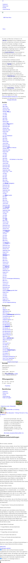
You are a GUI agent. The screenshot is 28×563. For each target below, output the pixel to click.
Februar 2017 (6, 282)
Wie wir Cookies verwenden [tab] (6, 443)
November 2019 (6, 227)
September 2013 (6, 300)
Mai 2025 (5, 116)
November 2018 (6, 247)
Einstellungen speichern (5, 548)
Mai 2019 (5, 237)
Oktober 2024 (6, 128)
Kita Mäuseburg (6, 324)
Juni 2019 (5, 235)
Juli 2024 (5, 133)
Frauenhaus (5, 318)
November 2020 (6, 207)
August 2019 (5, 232)
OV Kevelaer (5, 348)
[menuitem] (14, 4)
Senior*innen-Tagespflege (8, 358)
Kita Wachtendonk (7, 331)
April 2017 (5, 279)
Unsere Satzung (6, 9)
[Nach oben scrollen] (0, 416)
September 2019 (6, 230)
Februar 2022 (6, 181)
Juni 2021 (5, 195)
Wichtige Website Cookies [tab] (6, 466)
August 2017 (5, 272)
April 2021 (5, 198)
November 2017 (6, 267)
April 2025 (5, 118)
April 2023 (5, 158)
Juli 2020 (5, 213)
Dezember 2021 (6, 185)
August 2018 (5, 252)
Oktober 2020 (6, 208)
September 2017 (6, 270)
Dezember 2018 (6, 245)
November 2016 (6, 287)
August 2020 (5, 212)
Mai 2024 (5, 136)
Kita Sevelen (5, 328)
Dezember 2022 (6, 165)
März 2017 (5, 280)
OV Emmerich (6, 343)
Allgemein (5, 309)
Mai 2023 (5, 156)
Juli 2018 (5, 253)
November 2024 (6, 126)
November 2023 (6, 146)
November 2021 (6, 187)
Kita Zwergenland (6, 333)
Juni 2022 (5, 175)
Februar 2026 (6, 108)
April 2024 (5, 138)
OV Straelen (5, 353)
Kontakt (4, 7)
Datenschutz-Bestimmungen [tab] (6, 540)
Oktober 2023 (6, 148)
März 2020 (5, 220)
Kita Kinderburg (6, 323)
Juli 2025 (5, 113)
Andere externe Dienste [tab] (5, 507)
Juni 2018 (5, 255)
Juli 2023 (5, 153)
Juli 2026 (5, 104)
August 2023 (5, 151)
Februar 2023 (6, 161)
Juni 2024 (5, 135)
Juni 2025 (5, 115)
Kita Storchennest (7, 329)
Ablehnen (17, 433)
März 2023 (5, 160)
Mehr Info (21, 433)
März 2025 (5, 119)
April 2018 (5, 258)
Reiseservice (5, 354)
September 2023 (6, 150)
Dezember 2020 (6, 205)
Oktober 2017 (6, 269)
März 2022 (5, 180)
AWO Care (5, 313)
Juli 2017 (5, 274)
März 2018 (5, 260)
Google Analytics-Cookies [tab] (6, 485)
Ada (3, 308)
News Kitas (5, 336)
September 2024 (6, 130)
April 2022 (5, 178)
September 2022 (6, 170)
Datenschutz (5, 6)
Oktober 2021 (6, 188)
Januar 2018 (5, 263)
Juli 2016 (5, 294)
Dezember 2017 (6, 265)
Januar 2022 (5, 183)
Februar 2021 (6, 202)
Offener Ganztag (6, 339)
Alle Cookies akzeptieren (9, 433)
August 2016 (5, 292)
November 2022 (6, 166)
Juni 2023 (5, 155)
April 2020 (5, 218)
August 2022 (5, 171)
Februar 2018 (6, 262)
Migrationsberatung (7, 334)
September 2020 (6, 210)
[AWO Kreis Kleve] (13, 17)
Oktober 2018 (6, 248)
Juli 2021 (5, 193)
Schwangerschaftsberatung (9, 356)
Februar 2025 (6, 121)
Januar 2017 (5, 284)
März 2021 (5, 200)
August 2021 (5, 192)
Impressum (5, 4)
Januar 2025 (5, 123)
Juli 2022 (5, 173)
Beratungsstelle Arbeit (8, 314)
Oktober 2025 (6, 111)
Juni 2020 (5, 215)
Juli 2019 (5, 233)
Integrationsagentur (7, 319)
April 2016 (5, 297)
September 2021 (6, 190)
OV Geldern (5, 344)
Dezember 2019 (6, 225)
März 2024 (5, 140)
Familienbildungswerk (7, 316)
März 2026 (5, 106)
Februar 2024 (6, 141)
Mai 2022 (5, 176)
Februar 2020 (6, 222)
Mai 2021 (5, 197)
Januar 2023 (5, 163)
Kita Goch (5, 321)
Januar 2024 (5, 143)
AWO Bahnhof (6, 311)
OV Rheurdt (5, 351)
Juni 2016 (5, 295)
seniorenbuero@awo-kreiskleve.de (10, 96)
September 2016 (6, 290)
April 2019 (5, 238)
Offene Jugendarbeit (7, 338)
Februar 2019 (6, 242)
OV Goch (5, 346)
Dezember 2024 (6, 125)
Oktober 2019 (6, 228)
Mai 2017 (5, 277)
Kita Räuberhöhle (6, 326)
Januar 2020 (5, 223)
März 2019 (5, 240)
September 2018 (6, 250)
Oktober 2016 (6, 289)
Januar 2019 (5, 243)
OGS (4, 341)
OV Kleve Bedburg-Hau (8, 349)
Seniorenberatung (6, 359)
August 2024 (5, 131)
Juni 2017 (5, 275)
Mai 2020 (5, 217)
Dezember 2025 (6, 110)
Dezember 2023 (6, 145)
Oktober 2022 (6, 168)
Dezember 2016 (6, 285)
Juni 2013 (5, 302)
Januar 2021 (5, 203)
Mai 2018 (5, 257)
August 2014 (5, 299)
